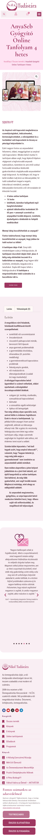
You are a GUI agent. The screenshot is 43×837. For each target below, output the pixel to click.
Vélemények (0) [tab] (23, 309)
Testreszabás (16, 814)
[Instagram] (12, 710)
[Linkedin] (21, 710)
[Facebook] (4, 710)
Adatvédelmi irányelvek (11, 808)
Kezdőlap (7, 61)
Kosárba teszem (13, 285)
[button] (4, 14)
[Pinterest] (17, 710)
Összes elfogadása (19, 831)
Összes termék (18, 61)
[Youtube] (8, 710)
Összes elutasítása (19, 822)
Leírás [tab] (9, 309)
